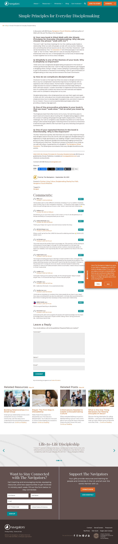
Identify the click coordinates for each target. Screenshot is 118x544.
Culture (52, 181)
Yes (98, 284)
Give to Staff (94, 3)
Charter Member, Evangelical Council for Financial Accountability (107, 536)
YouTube (88, 535)
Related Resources (16, 387)
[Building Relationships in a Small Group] (17, 398)
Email (35, 365)
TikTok (85, 535)
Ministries (57, 3)
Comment (37, 332)
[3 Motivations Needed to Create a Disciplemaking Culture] (73, 398)
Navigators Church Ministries (61, 31)
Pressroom (108, 527)
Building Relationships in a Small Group (16, 411)
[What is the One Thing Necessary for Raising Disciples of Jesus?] (101, 398)
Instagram (77, 535)
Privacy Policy (9, 531)
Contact (89, 527)
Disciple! (36, 189)
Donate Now (88, 489)
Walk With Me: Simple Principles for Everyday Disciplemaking (53, 154)
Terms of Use (18, 531)
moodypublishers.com (69, 156)
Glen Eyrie (95, 531)
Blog (67, 3)
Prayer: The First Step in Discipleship (43, 411)
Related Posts (69, 387)
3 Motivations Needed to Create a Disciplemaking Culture (71, 412)
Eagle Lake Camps (106, 531)
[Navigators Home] (15, 528)
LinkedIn (80, 535)
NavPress (87, 531)
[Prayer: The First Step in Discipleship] (45, 398)
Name (35, 357)
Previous (4, 450)
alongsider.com (56, 162)
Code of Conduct (55, 380)
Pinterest (83, 535)
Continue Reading (20, 422)
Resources (46, 3)
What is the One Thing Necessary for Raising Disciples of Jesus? (98, 412)
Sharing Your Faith (72, 181)
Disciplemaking (61, 181)
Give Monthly (87, 495)
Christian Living (45, 181)
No (108, 284)
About (36, 3)
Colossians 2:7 (56, 50)
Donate (108, 3)
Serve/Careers (98, 527)
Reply (81, 199)
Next (114, 450)
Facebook (74, 535)
